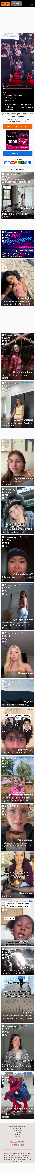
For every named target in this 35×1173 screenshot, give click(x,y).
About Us (17, 1136)
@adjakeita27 (25, 941)
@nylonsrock (26, 893)
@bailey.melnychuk (22, 529)
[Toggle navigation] (31, 4)
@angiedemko (25, 673)
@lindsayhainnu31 (23, 574)
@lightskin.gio (25, 749)
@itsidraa (28, 1060)
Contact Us (17, 1132)
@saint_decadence (23, 372)
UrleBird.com (22, 1126)
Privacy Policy (17, 1128)
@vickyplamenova (23, 619)
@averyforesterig (23, 420)
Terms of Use (18, 1130)
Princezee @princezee (14, 95)
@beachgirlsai (25, 298)
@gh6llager (27, 967)
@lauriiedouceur (24, 478)
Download (18, 153)
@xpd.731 (28, 1012)
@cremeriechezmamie (21, 794)
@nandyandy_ (25, 840)
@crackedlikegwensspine (19, 1108)
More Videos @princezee (17, 127)
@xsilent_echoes (24, 250)
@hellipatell (27, 208)
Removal (17, 1134)
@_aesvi (28, 701)
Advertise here (28, 332)
